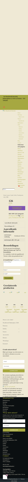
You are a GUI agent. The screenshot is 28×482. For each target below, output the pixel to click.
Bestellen (5, 402)
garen (8, 195)
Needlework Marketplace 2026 (21, 122)
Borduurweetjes (6, 454)
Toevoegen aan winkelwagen (17, 208)
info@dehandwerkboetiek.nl (8, 466)
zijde (12, 195)
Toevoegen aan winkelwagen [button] (8, 310)
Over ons (5, 411)
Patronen (21, 126)
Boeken (20, 134)
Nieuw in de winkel (8, 320)
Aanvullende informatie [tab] (11, 223)
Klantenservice (6, 400)
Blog (19, 140)
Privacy (5, 104)
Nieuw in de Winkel (21, 117)
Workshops (21, 136)
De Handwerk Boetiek (12, 479)
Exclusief (21, 138)
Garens (20, 130)
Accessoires (21, 132)
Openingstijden (7, 102)
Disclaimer (5, 409)
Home (19, 112)
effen (15, 195)
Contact (19, 142)
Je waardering (8, 260)
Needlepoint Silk (13, 215)
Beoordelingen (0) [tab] (9, 226)
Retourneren (5, 407)
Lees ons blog (6, 432)
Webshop (20, 114)
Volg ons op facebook (8, 434)
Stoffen (20, 128)
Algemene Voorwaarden (9, 106)
